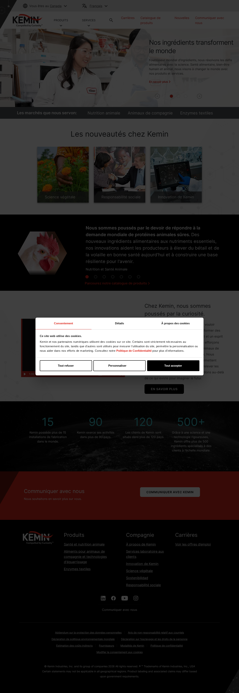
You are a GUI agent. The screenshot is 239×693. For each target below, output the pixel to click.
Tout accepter (173, 365)
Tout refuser (66, 365)
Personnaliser (117, 365)
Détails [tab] (119, 323)
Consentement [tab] (63, 323)
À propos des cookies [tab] (175, 323)
